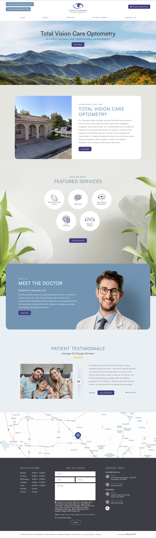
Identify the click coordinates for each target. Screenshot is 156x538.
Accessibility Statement (64, 534)
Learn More (78, 44)
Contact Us (130, 18)
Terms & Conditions (87, 514)
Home (22, 18)
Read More (25, 313)
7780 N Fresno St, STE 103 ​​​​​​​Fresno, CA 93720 (120, 496)
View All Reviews (106, 393)
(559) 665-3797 (116, 485)
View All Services (78, 241)
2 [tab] (24, 261)
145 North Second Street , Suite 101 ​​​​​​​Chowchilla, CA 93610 (123, 478)
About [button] (45, 17)
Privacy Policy (70, 514)
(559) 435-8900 (117, 503)
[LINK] (54, 190)
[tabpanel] (34, 244)
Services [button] (70, 17)
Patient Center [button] (100, 17)
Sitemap (98, 534)
